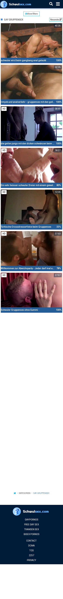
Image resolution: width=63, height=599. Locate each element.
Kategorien (24, 493)
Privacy (31, 560)
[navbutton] (57, 4)
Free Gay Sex (31, 524)
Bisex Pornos (31, 534)
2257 (31, 555)
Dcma (31, 545)
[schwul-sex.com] (16, 4)
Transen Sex (31, 529)
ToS (31, 550)
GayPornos (31, 519)
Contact (31, 540)
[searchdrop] (51, 4)
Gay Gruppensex (41, 493)
